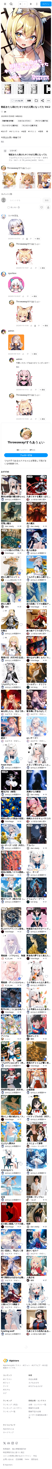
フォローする (26, 455)
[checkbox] (9, 207)
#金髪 (23, 131)
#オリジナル (14, 131)
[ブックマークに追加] (36, 100)
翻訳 (2, 142)
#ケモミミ (32, 131)
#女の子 (4, 131)
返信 (38, 239)
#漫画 (40, 131)
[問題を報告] (31, 238)
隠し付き (14, 207)
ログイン (45, 4)
